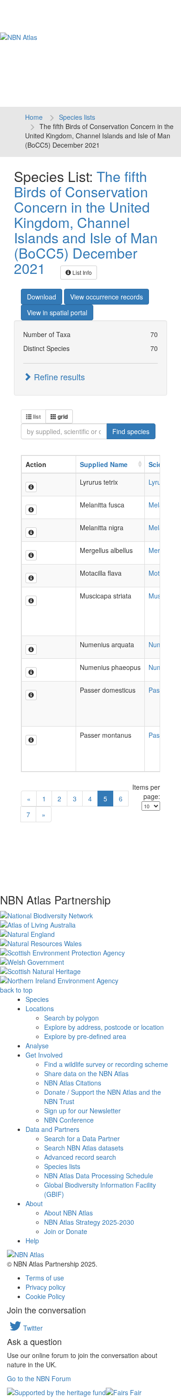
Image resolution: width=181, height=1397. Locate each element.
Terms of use (45, 1277)
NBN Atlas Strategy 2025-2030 (89, 1222)
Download (41, 296)
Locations (40, 1008)
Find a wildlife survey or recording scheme (106, 1064)
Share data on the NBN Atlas (86, 1073)
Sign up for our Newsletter (82, 1110)
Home (34, 117)
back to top (16, 989)
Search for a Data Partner (82, 1138)
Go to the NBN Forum (39, 1378)
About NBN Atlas (68, 1212)
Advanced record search (80, 1157)
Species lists (77, 117)
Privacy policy (45, 1287)
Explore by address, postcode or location (104, 1027)
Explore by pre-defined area (85, 1036)
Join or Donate (65, 1231)
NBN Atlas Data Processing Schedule (98, 1175)
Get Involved (44, 1054)
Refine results (58, 376)
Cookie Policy (45, 1296)
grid (62, 416)
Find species (130, 431)
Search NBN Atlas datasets (83, 1147)
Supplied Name (104, 464)
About (34, 1203)
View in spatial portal (57, 312)
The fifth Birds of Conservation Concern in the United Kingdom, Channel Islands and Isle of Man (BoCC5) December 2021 (86, 222)
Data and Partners (52, 1129)
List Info (81, 272)
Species (37, 999)
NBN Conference (69, 1119)
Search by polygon (71, 1017)
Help (32, 1240)
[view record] (31, 487)
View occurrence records (106, 296)
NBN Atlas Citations (72, 1082)
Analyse (37, 1045)
